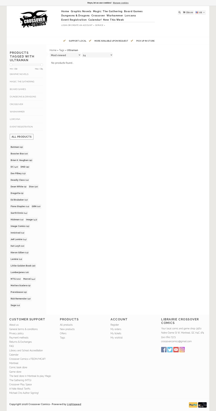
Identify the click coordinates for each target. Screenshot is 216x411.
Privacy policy (16, 333)
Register (115, 324)
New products (67, 329)
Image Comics (20, 226)
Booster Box (19, 153)
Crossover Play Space (20, 384)
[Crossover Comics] (34, 21)
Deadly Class (20, 180)
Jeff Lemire (19, 239)
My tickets (116, 333)
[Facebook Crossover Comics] (164, 349)
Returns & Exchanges (20, 341)
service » (100, 25)
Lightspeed (74, 404)
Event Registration (74, 19)
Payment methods (18, 337)
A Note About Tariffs (19, 388)
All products (22, 136)
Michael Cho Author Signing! (24, 393)
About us (14, 324)
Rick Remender (21, 299)
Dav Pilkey (18, 173)
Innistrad (17, 233)
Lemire (16, 259)
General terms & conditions (23, 329)
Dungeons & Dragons (75, 15)
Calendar (14, 354)
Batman (17, 147)
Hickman (17, 219)
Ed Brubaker (19, 200)
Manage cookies (121, 3)
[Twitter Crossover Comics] (170, 349)
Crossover (98, 15)
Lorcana (130, 15)
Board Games (133, 11)
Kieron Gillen (20, 252)
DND (25, 167)
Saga (15, 305)
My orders (116, 329)
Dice (33, 186)
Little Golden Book (23, 266)
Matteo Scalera (21, 285)
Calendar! (95, 19)
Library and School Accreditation (26, 350)
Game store (15, 371)
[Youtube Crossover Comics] (176, 349)
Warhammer (114, 15)
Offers (63, 333)
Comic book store (18, 367)
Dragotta (17, 193)
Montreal (13, 363)
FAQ (11, 346)
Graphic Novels (81, 11)
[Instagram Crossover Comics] (182, 349)
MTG (16, 279)
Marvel (29, 279)
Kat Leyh (17, 246)
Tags (61, 50)
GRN (36, 206)
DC (14, 167)
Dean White (18, 186)
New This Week (113, 19)
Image (31, 219)
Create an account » (82, 25)
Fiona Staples (20, 206)
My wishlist (117, 337)
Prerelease (19, 292)
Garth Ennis (19, 213)
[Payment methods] (193, 404)
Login (64, 25)
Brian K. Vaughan (21, 160)
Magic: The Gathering (108, 11)
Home (65, 11)
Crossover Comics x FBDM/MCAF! (27, 359)
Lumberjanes (20, 272)
